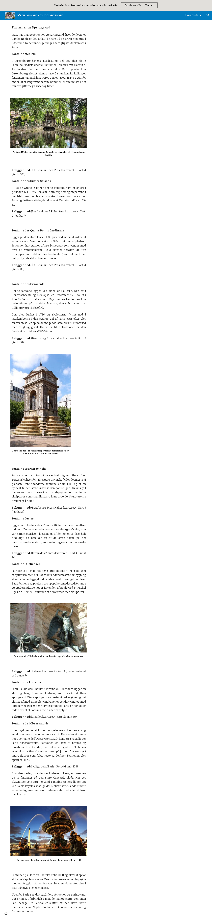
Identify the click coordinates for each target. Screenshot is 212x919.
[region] (106, 5)
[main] (48, 57)
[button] (208, 15)
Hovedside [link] (192, 15)
